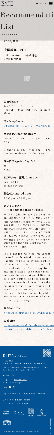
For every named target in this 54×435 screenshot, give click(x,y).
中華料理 (31, 55)
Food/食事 (11, 41)
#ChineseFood (25, 125)
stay (20, 393)
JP (37, 3)
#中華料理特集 (42, 125)
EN (41, 3)
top (4, 393)
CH (45, 3)
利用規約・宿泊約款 (23, 400)
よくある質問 (8, 400)
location (41, 393)
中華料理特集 (13, 59)
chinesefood (14, 55)
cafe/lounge (29, 393)
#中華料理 (9, 125)
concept (12, 393)
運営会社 (25, 404)
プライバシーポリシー (11, 404)
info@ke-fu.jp (14, 383)
